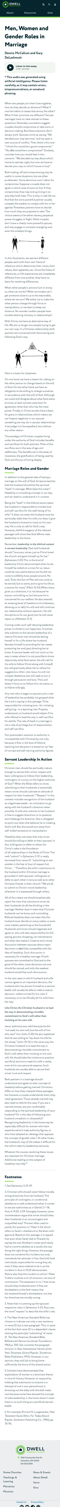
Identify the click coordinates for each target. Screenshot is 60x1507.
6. (6, 1412)
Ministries (9, 1486)
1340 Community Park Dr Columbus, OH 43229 (31, 1459)
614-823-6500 (27, 1463)
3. (6, 1303)
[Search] (49, 4)
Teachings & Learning (10, 1479)
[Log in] (55, 4)
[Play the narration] (10, 67)
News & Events (41, 1472)
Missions (8, 1492)
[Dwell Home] (30, 1450)
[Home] (11, 4)
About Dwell (40, 1477)
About (10, 12)
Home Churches (12, 1472)
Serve (36, 1483)
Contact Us (21, 1502)
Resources (30, 12)
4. (6, 1317)
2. (5, 1192)
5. (5, 1370)
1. (5, 1186)
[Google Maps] (18, 1460)
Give (50, 12)
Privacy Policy (37, 1502)
